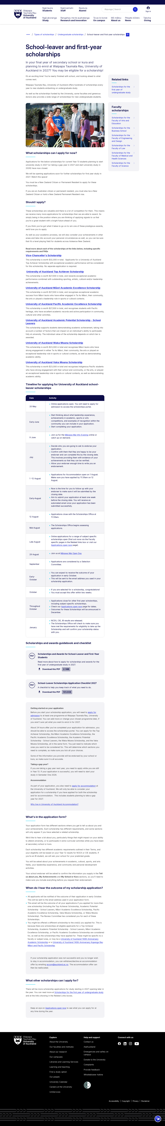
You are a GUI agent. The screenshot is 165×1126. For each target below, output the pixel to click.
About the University (59, 1042)
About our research (58, 1052)
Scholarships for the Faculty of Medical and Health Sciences (122, 156)
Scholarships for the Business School (121, 129)
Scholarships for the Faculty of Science (121, 164)
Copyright (126, 1101)
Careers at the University (61, 1087)
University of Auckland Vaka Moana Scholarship (54, 362)
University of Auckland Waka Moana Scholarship (54, 342)
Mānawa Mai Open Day (71, 553)
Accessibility (114, 1101)
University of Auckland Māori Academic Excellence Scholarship (63, 287)
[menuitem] (47, 9)
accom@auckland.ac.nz (57, 964)
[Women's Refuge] (87, 1088)
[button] (148, 9)
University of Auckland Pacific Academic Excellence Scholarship (64, 304)
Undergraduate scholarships (70, 34)
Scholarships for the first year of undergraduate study (78, 992)
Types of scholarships (44, 34)
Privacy (136, 1101)
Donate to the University (94, 1059)
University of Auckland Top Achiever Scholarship (55, 271)
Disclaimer (145, 1101)
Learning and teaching (60, 1067)
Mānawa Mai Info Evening (76, 435)
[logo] (25, 14)
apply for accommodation (84, 786)
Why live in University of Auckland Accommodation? (54, 804)
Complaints (89, 1064)
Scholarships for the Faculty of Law (121, 147)
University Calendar (58, 1082)
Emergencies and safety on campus (96, 1053)
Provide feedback (92, 1069)
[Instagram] (130, 1043)
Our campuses (56, 1057)
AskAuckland (89, 1047)
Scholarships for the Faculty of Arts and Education (121, 120)
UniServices (55, 1092)
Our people (55, 1077)
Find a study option (58, 1072)
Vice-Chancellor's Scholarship (43, 255)
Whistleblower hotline (93, 1074)
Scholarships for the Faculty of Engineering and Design (122, 138)
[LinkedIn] (125, 1043)
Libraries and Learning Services (64, 1062)
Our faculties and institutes (62, 1047)
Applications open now (61, 545)
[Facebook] (119, 1043)
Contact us (88, 1042)
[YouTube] (137, 1043)
